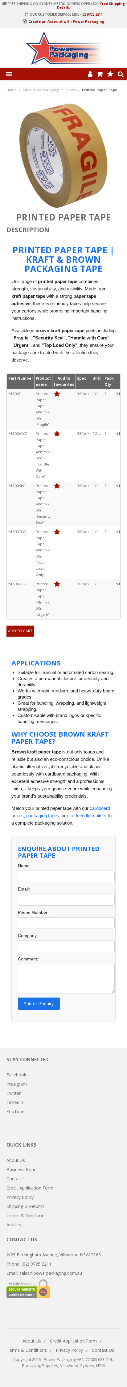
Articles (13, 1225)
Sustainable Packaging (41, 89)
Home (11, 89)
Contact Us (17, 1179)
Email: (24, 889)
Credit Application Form (29, 1188)
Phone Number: (33, 912)
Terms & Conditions (26, 1215)
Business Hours (22, 1169)
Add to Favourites (57, 394)
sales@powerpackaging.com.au (50, 1273)
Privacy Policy (20, 1197)
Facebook (16, 1075)
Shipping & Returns (25, 1206)
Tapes (71, 89)
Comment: (28, 958)
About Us (15, 1160)
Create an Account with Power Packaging (66, 21)
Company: (28, 935)
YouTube (15, 1111)
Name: (24, 865)
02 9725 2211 (92, 14)
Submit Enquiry (39, 1003)
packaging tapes (42, 815)
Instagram (16, 1084)
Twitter (13, 1093)
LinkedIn (14, 1102)
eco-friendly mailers (86, 815)
